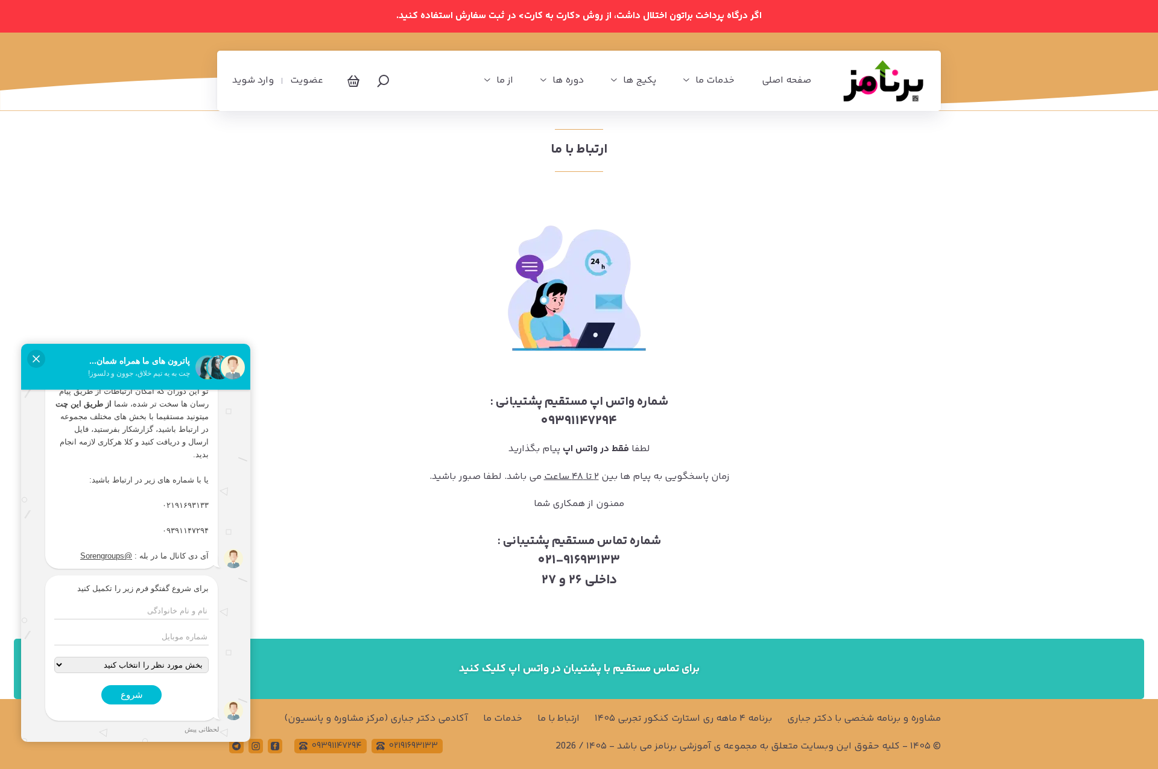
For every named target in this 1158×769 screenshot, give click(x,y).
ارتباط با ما (558, 718)
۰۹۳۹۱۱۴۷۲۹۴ (337, 746)
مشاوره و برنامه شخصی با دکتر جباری (864, 718)
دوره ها (568, 81)
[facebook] (275, 746)
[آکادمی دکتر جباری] (883, 81)
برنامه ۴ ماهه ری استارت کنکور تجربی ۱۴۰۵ (683, 718)
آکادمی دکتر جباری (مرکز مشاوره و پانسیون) (376, 718)
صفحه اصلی (786, 81)
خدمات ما (715, 81)
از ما (504, 81)
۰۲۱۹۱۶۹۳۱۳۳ (413, 746)
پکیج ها (639, 81)
